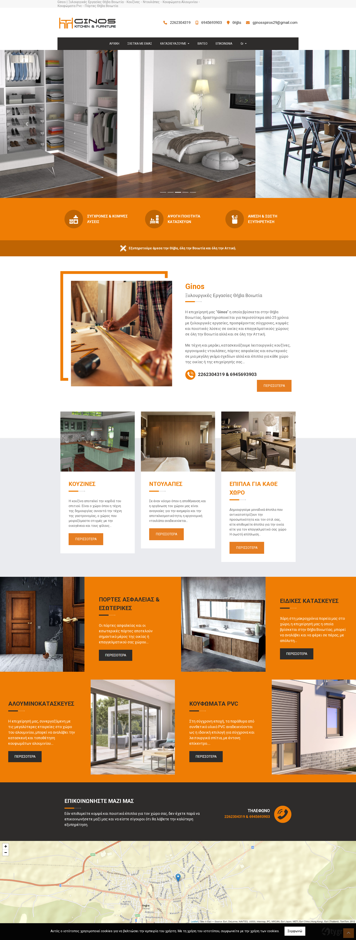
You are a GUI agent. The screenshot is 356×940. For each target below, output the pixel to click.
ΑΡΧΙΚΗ (114, 43)
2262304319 (180, 22)
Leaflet (194, 921)
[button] (26, 124)
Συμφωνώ (295, 931)
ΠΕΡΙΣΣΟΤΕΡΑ (274, 386)
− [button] (5, 852)
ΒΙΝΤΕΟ (202, 43)
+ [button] (5, 846)
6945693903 (211, 22)
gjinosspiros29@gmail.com (275, 22)
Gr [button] (242, 43)
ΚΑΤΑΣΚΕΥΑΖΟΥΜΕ (173, 43)
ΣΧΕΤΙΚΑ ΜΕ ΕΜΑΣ (140, 43)
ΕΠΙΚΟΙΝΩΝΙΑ (224, 43)
